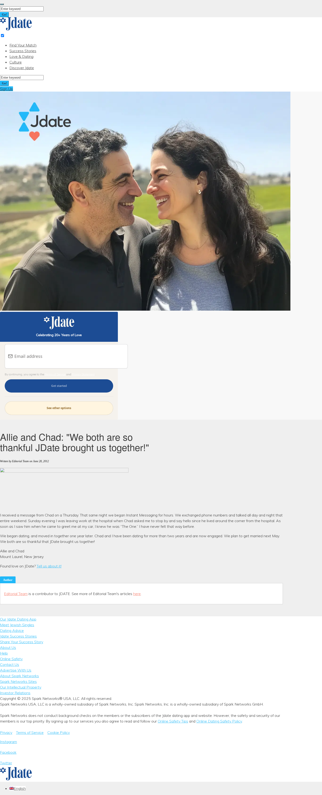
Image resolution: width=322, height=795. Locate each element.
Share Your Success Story (21, 641)
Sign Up (6, 88)
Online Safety (11, 658)
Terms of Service (55, 374)
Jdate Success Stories (18, 636)
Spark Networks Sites (18, 681)
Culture (15, 62)
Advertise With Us (15, 670)
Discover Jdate (21, 67)
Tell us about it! (49, 566)
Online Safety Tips (173, 721)
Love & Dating (21, 56)
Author (7, 580)
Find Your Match (23, 45)
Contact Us (9, 664)
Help (4, 653)
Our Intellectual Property (20, 687)
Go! (4, 14)
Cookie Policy (58, 732)
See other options (59, 408)
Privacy (6, 732)
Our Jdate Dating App (18, 619)
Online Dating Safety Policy (219, 721)
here (137, 593)
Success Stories (22, 50)
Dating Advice (12, 630)
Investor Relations (15, 692)
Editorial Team (16, 593)
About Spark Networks (19, 675)
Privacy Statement (83, 374)
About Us (8, 647)
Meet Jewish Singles (17, 624)
